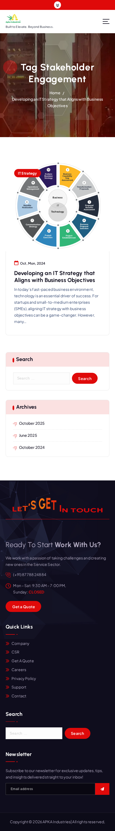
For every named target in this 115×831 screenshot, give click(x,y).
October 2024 (32, 447)
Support (18, 687)
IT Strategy (27, 173)
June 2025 (28, 435)
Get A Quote (22, 660)
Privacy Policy (23, 678)
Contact (18, 695)
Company (20, 643)
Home (55, 92)
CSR (15, 651)
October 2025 (32, 423)
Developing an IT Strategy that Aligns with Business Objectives (54, 276)
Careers (18, 669)
